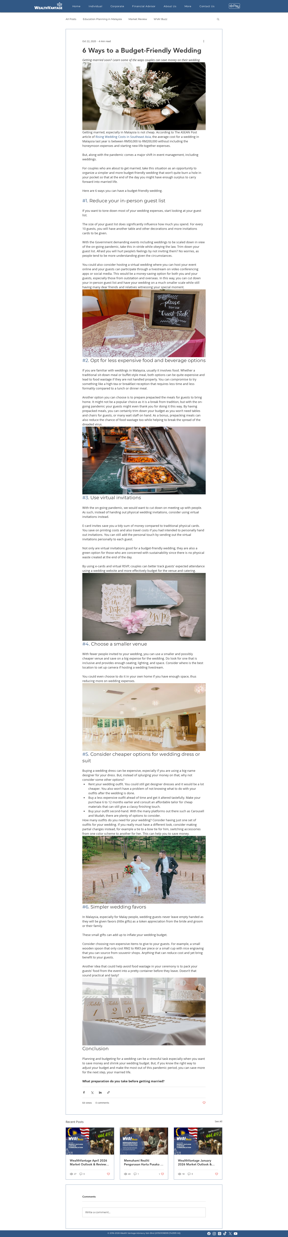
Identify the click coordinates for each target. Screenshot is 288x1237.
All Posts (71, 19)
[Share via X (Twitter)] (92, 1092)
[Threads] (220, 1234)
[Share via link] (108, 1092)
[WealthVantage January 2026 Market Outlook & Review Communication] (198, 1141)
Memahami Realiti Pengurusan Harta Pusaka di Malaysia (143, 1162)
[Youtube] (236, 1234)
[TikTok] (225, 1234)
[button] (218, 19)
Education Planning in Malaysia (102, 19)
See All (218, 1121)
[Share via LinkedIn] (100, 1092)
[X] (230, 1234)
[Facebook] (209, 1234)
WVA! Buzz (160, 19)
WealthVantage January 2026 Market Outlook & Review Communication (195, 1162)
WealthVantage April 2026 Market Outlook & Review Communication (88, 1162)
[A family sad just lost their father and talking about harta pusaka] (144, 1141)
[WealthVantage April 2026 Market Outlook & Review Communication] (90, 1141)
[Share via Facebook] (84, 1092)
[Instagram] (214, 1234)
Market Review (137, 19)
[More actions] (204, 41)
